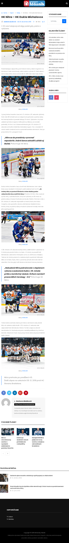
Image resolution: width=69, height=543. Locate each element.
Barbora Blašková (24, 401)
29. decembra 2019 (25, 22)
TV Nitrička (10, 519)
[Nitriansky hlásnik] (34, 4)
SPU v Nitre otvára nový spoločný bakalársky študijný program (56, 78)
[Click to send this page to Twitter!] (9, 393)
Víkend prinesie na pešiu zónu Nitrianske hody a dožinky (56, 61)
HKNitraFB (25, 109)
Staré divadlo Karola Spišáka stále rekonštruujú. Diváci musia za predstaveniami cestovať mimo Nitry (37, 487)
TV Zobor (10, 517)
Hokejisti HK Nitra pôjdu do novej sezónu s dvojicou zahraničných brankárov (38, 442)
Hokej (18, 13)
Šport (12, 13)
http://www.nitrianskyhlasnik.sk (24, 404)
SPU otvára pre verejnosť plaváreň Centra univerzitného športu (56, 70)
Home (5, 13)
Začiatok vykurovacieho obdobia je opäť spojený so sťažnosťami (31, 475)
